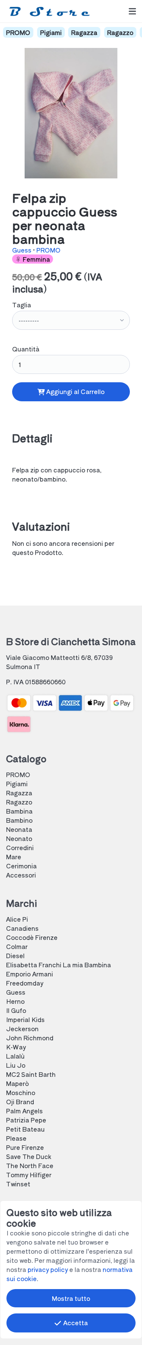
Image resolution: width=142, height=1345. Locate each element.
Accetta (75, 1322)
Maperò (17, 1083)
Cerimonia (21, 865)
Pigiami (51, 32)
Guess (22, 249)
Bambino (19, 820)
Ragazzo (120, 32)
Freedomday (24, 982)
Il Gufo (16, 1010)
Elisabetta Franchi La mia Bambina (58, 964)
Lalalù (15, 1055)
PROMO (18, 32)
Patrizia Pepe (26, 1119)
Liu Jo (15, 1065)
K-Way (16, 1046)
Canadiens (22, 928)
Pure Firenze (25, 1147)
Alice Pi (17, 919)
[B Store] (51, 11)
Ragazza (84, 32)
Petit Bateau (25, 1129)
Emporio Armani (29, 973)
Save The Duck (28, 1156)
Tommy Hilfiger (28, 1174)
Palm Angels (24, 1110)
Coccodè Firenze (32, 937)
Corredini (20, 847)
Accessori (21, 874)
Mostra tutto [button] (71, 1298)
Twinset (18, 1183)
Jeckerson (22, 1028)
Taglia (21, 304)
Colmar (17, 946)
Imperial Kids (25, 1019)
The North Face (29, 1165)
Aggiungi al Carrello (75, 391)
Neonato (19, 838)
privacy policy (48, 1269)
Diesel (15, 955)
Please (16, 1138)
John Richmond (29, 1037)
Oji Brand (20, 1101)
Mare (13, 856)
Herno (15, 1001)
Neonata (19, 829)
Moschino (20, 1092)
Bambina (19, 811)
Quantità (25, 348)
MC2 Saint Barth (31, 1074)
